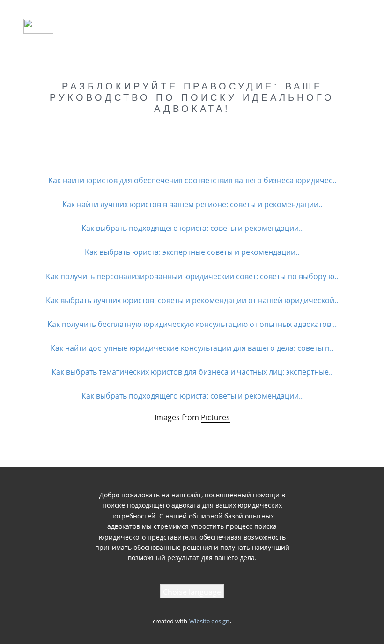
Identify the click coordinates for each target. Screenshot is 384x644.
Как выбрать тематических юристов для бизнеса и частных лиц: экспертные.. (192, 372)
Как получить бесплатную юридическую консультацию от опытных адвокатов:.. (192, 324)
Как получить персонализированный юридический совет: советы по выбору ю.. (192, 276)
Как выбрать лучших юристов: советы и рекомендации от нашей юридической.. (192, 300)
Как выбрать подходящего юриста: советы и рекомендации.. (192, 228)
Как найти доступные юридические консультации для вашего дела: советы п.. (192, 348)
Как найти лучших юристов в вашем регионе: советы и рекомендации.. (192, 204)
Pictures (215, 417)
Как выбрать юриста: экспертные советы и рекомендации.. (192, 252)
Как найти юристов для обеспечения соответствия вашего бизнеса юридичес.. (192, 180)
